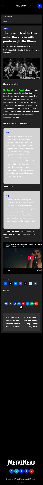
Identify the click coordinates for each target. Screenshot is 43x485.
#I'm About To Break (12, 50)
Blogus (32, 479)
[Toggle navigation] (2, 6)
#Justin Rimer (25, 50)
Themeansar (21, 482)
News (6, 28)
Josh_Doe (12, 47)
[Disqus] (21, 364)
